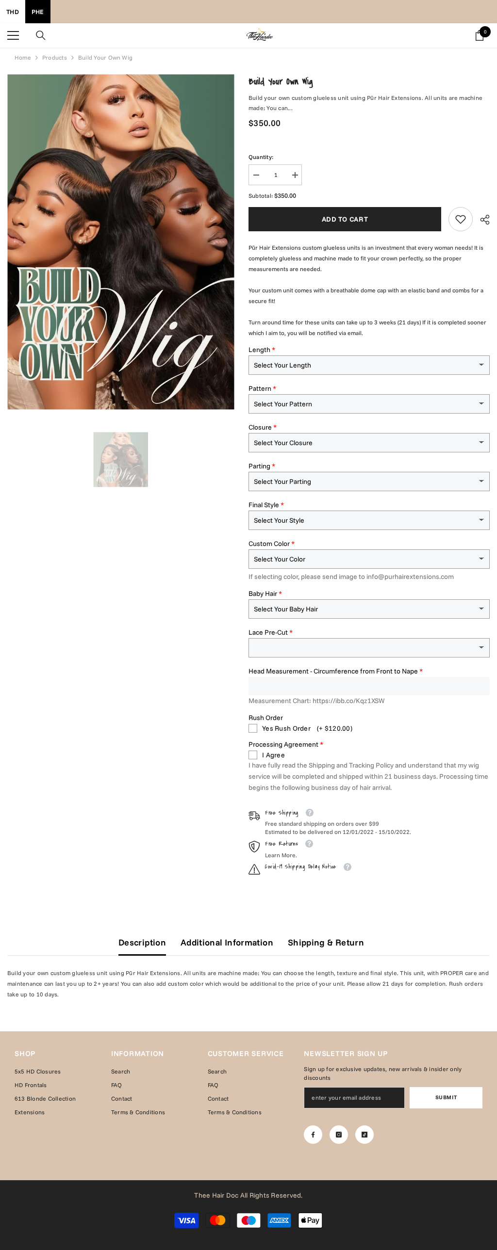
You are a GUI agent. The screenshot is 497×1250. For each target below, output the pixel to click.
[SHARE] (481, 219)
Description (142, 942)
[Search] (41, 35)
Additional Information (227, 942)
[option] (120, 459)
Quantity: (260, 156)
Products (54, 57)
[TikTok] (364, 1134)
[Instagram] (339, 1134)
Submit (446, 1097)
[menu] (13, 35)
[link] (460, 219)
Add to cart (345, 219)
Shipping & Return (326, 942)
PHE (38, 12)
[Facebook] (313, 1134)
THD (12, 12)
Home (23, 57)
